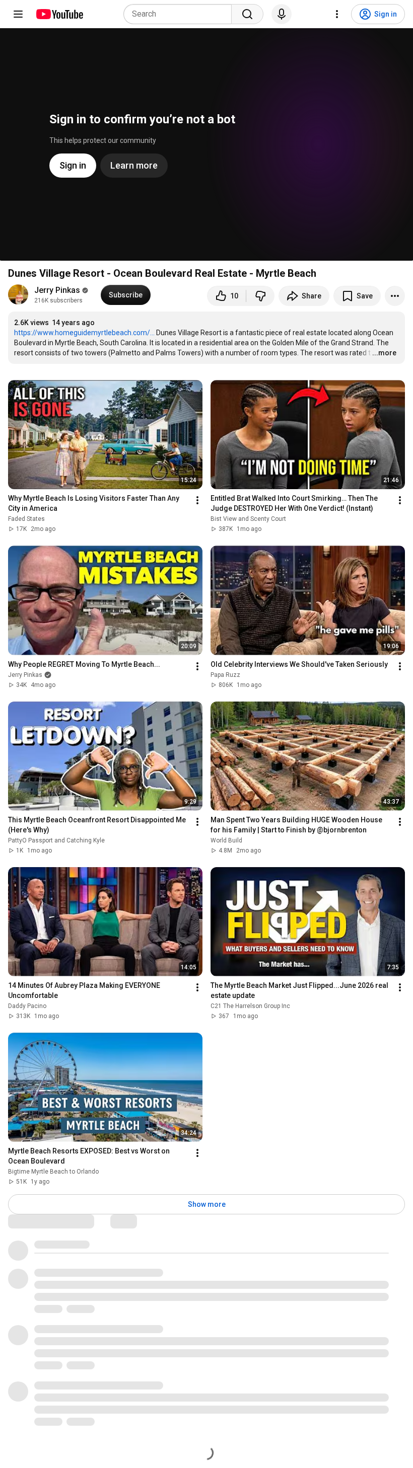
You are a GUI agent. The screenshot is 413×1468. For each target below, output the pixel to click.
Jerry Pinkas (57, 290)
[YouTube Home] (59, 14)
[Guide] (18, 14)
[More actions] (395, 296)
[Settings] (337, 14)
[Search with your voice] (281, 14)
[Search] (247, 14)
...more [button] (384, 353)
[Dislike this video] (260, 296)
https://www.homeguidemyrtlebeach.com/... (84, 333)
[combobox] (180, 14)
